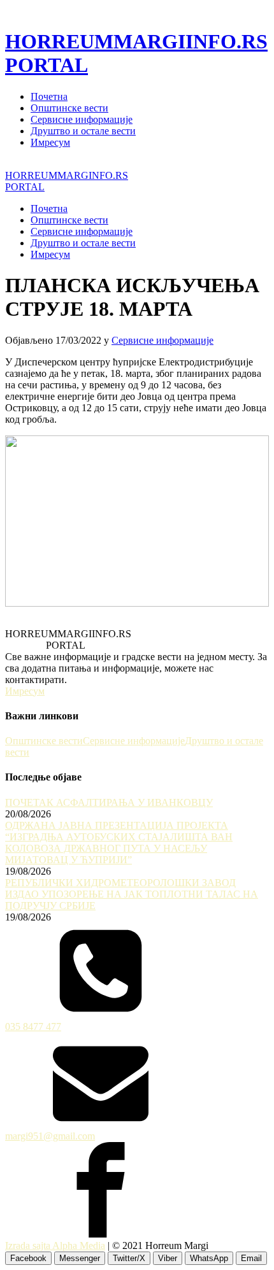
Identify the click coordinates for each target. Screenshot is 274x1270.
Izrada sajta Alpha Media (55, 1245)
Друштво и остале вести (83, 130)
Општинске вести (69, 107)
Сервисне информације (82, 119)
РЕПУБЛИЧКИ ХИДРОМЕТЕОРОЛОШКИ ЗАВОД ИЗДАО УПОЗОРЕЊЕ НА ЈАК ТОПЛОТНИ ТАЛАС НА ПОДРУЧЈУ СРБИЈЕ (131, 894)
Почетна (49, 96)
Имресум (50, 142)
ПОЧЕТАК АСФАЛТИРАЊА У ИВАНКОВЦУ (109, 802)
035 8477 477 (33, 1026)
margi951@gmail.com (50, 1136)
